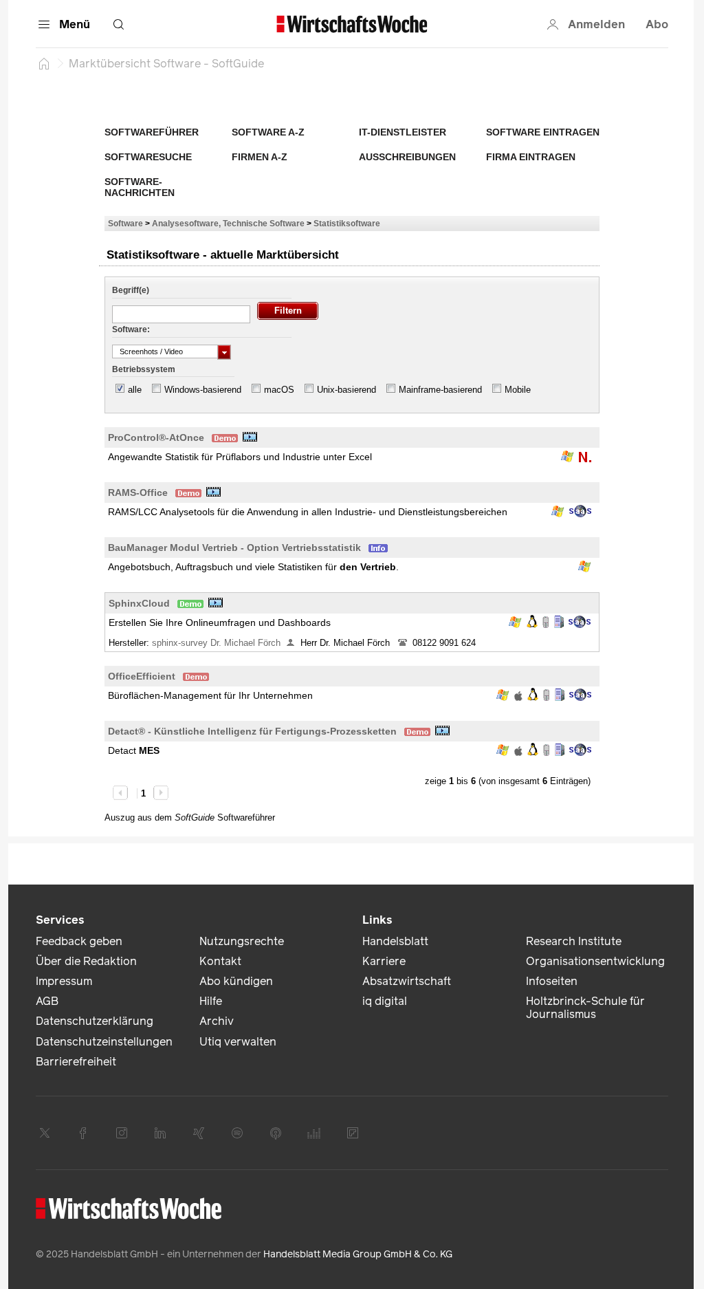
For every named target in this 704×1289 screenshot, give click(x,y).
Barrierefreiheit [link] (76, 1062)
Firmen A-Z (259, 156)
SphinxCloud (139, 603)
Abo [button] (657, 24)
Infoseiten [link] (552, 981)
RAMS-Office (138, 492)
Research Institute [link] (574, 941)
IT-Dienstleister (402, 132)
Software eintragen (543, 132)
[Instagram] (121, 1133)
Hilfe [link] (210, 1001)
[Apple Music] (275, 1133)
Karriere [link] (384, 961)
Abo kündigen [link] (236, 981)
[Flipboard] (352, 1133)
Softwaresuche (148, 156)
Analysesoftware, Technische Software (228, 223)
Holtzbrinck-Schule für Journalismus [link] (585, 1007)
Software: (131, 329)
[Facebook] (83, 1133)
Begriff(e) (130, 290)
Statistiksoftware (347, 223)
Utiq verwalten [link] (237, 1042)
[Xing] (198, 1133)
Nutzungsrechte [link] (241, 941)
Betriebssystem (143, 369)
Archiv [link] (216, 1021)
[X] (44, 1133)
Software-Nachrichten (139, 187)
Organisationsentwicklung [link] (595, 961)
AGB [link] (47, 1001)
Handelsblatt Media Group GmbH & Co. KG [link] (357, 1254)
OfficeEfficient (141, 676)
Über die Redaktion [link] (86, 961)
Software (125, 223)
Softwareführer (151, 132)
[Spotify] (237, 1133)
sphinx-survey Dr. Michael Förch (216, 643)
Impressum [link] (64, 981)
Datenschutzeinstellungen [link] (104, 1042)
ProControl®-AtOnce (156, 437)
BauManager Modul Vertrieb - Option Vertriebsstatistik (234, 547)
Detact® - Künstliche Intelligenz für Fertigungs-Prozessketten (252, 731)
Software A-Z (268, 132)
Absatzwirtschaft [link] (406, 981)
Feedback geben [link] (79, 941)
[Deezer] (314, 1133)
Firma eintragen (530, 156)
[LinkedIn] (160, 1133)
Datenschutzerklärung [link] (94, 1021)
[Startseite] (44, 63)
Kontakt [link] (220, 961)
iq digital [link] (384, 1001)
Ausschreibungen (407, 156)
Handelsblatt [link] (395, 941)
